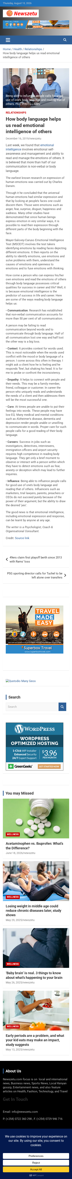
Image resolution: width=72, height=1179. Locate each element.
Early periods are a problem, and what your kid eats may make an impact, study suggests (35, 1040)
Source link (22, 538)
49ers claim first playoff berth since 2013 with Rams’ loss (36, 559)
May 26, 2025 (14, 982)
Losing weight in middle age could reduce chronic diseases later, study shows (33, 910)
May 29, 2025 (14, 920)
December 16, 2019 (17, 138)
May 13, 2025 (14, 1049)
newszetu (35, 138)
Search (62, 707)
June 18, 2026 (14, 853)
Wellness (13, 834)
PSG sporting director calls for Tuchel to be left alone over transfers (34, 575)
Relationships (16, 112)
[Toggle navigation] (8, 40)
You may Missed (20, 793)
